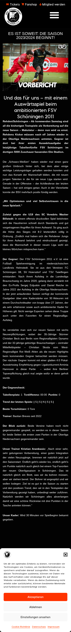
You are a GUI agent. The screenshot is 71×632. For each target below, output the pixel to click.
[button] (65, 554)
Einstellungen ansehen (35, 617)
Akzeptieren (35, 597)
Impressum (54, 626)
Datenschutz (39, 626)
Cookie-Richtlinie (21, 626)
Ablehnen (35, 607)
